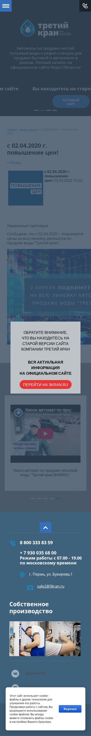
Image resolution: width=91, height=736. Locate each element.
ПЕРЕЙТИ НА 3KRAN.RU (45, 385)
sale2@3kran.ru (50, 586)
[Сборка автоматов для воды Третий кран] (26, 638)
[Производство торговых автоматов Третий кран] (63, 638)
